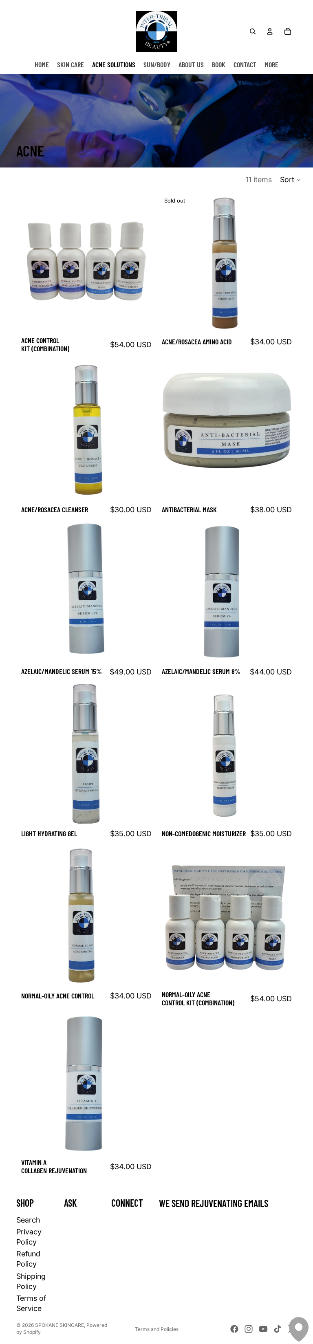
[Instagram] (248, 1329)
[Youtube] (263, 1329)
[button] (291, 180)
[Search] (253, 31)
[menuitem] (271, 64)
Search (28, 1220)
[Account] (270, 31)
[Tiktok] (277, 1329)
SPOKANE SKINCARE (59, 1325)
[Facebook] (234, 1329)
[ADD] (144, 319)
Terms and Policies (157, 1329)
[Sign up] (288, 1223)
